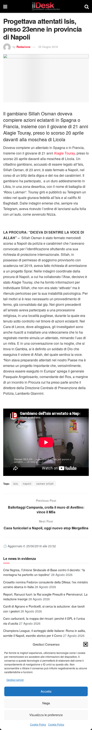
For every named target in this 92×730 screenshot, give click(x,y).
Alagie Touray (64, 153)
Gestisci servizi (15, 679)
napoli (27, 483)
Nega (46, 703)
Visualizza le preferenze (46, 714)
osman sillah (45, 483)
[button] (85, 644)
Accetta (46, 691)
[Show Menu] (5, 6)
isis (15, 483)
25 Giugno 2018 (48, 47)
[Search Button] (87, 6)
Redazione (23, 47)
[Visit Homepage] (46, 6)
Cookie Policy (38, 724)
